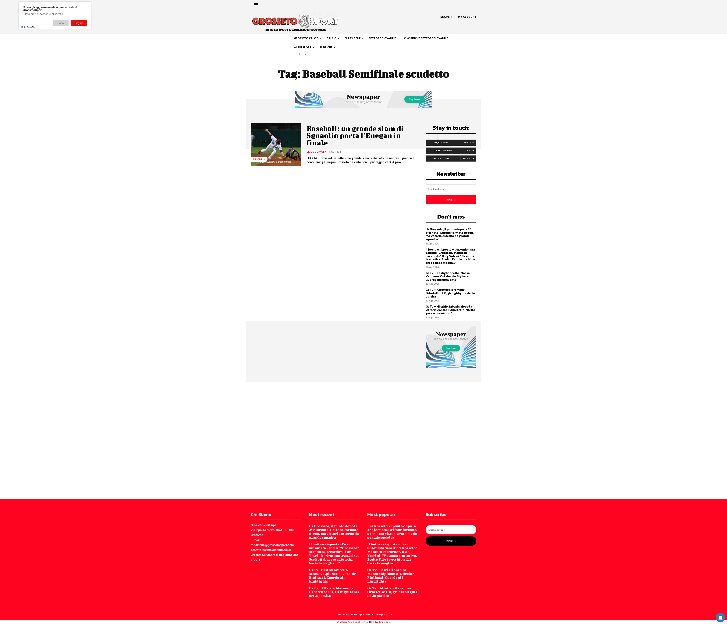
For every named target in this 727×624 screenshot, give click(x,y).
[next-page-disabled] (305, 54)
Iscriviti (468, 158)
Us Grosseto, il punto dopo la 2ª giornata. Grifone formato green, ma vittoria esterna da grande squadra (450, 234)
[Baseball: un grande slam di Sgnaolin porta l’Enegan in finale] (276, 144)
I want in (451, 199)
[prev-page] (299, 54)
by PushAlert (30, 26)
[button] (446, 16)
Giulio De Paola (316, 152)
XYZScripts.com (382, 622)
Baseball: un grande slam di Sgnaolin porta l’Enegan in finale (355, 135)
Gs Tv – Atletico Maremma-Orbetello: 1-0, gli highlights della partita (450, 292)
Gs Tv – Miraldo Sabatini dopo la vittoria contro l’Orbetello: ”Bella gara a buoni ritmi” (450, 309)
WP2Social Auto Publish (348, 622)
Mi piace (469, 142)
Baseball (259, 159)
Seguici (79, 23)
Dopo (60, 23)
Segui (470, 150)
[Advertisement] (113, 440)
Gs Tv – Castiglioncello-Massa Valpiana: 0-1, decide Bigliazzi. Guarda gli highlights (448, 276)
